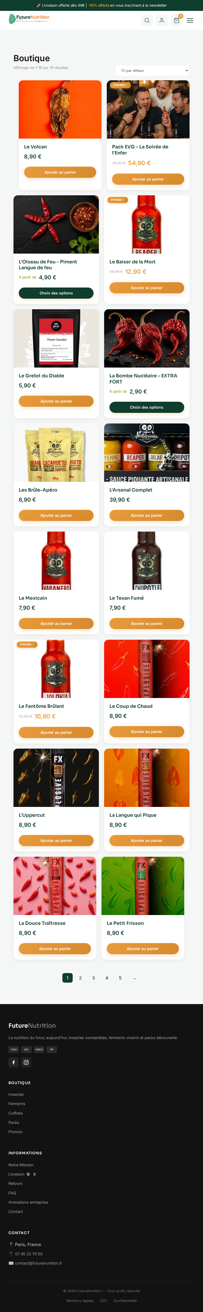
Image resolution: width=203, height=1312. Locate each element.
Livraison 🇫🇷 (19, 1174)
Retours (15, 1183)
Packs (13, 1122)
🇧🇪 (34, 1174)
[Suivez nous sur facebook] (13, 1062)
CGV (103, 1301)
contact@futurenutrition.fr (38, 1263)
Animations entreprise (28, 1202)
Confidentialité (125, 1301)
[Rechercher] (147, 20)
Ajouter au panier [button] (60, 172)
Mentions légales (80, 1301)
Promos (15, 1131)
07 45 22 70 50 (29, 1254)
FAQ (12, 1193)
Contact (15, 1211)
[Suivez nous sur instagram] (26, 1062)
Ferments (16, 1103)
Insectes (16, 1094)
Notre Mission (21, 1165)
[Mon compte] (162, 20)
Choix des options (56, 293)
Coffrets (15, 1113)
